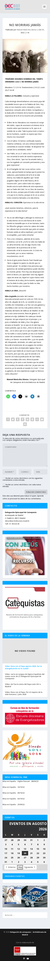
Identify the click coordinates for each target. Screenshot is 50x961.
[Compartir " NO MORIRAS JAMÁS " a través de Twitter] (12, 419)
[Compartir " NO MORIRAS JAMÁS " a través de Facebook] (8, 419)
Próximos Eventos (15, 876)
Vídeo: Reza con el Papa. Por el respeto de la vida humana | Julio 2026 (23, 693)
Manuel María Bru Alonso (27, 29)
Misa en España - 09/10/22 (14, 793)
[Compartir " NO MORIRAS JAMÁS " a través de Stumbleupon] (37, 419)
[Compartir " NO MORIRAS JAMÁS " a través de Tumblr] (17, 419)
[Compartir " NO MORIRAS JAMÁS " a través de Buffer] (32, 419)
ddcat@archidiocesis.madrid (17, 521)
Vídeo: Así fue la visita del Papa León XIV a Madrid (23, 685)
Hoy (20, 867)
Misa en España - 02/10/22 (14, 798)
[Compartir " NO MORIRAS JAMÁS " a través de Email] (42, 419)
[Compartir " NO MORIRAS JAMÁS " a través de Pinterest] (22, 419)
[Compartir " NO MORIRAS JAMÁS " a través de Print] (25, 424)
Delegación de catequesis (20, 932)
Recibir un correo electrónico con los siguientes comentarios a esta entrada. (23, 479)
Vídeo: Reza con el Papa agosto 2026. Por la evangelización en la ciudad (23, 667)
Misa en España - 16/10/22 (14, 787)
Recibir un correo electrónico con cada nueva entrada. (22, 485)
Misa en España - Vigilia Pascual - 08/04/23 (20, 781)
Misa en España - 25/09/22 (14, 804)
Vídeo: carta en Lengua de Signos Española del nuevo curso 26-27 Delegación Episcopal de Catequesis (24, 676)
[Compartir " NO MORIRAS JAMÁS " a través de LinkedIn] (27, 419)
